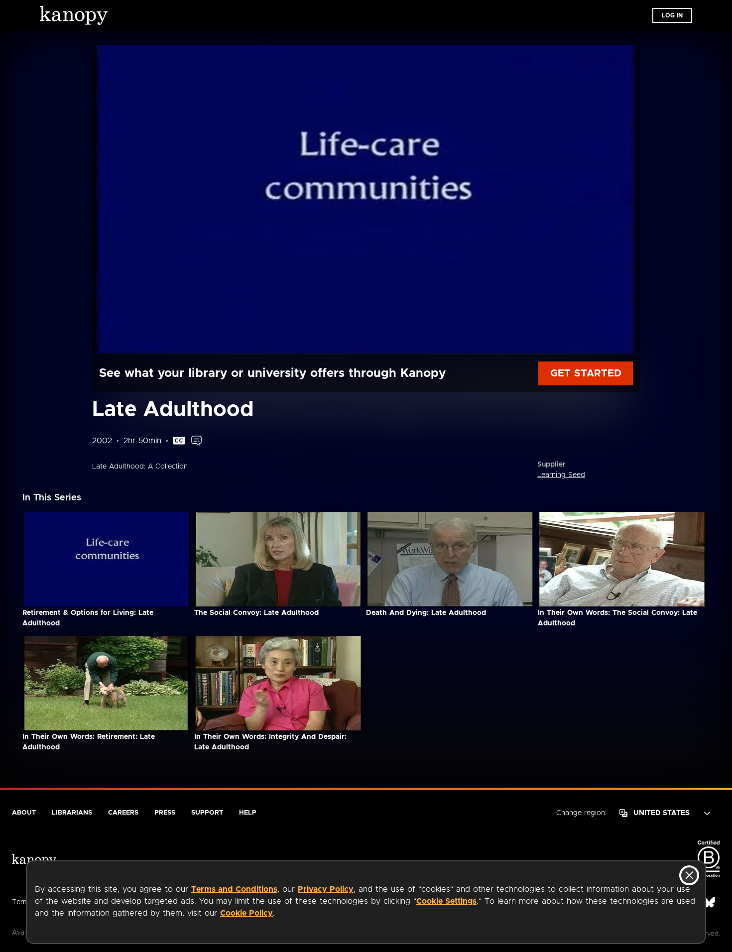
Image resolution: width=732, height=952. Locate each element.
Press (164, 813)
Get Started (585, 373)
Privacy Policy (326, 889)
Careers (123, 813)
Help (247, 813)
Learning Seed (561, 475)
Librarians (72, 813)
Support (207, 813)
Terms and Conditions (234, 889)
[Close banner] (689, 875)
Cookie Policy (246, 913)
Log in (672, 15)
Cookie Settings (446, 901)
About (24, 813)
